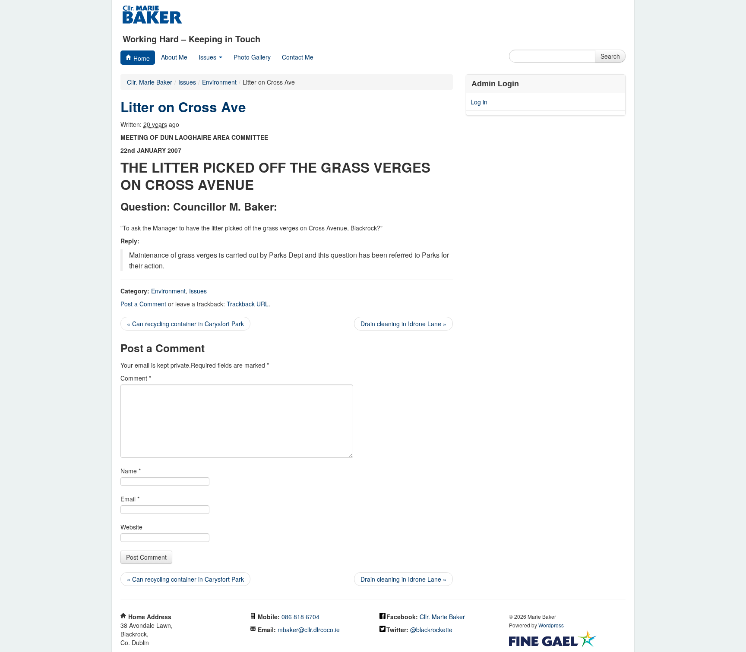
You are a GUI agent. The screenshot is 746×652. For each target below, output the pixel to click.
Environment (168, 291)
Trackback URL (248, 303)
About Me (174, 57)
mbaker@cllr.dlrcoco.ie (309, 629)
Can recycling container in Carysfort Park (185, 323)
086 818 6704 (300, 616)
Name (130, 470)
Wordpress (551, 625)
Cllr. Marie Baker (149, 82)
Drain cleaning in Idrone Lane (403, 323)
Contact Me (297, 57)
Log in (479, 102)
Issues (208, 57)
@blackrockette (431, 629)
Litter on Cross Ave (183, 107)
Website (131, 527)
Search (610, 56)
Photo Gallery (252, 57)
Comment (135, 378)
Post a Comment (143, 303)
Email (129, 499)
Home (141, 58)
